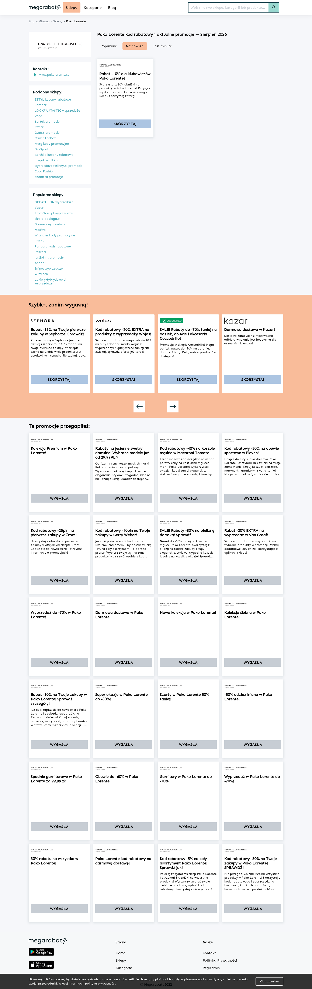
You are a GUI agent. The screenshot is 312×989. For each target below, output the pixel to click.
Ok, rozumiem (269, 981)
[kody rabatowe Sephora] (59, 321)
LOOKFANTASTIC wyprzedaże (57, 110)
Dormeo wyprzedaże (50, 224)
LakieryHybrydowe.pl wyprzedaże (50, 281)
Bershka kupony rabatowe (54, 155)
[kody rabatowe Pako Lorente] (125, 65)
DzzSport (41, 149)
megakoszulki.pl (46, 160)
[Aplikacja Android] (41, 952)
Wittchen (41, 274)
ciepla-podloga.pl (47, 219)
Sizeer (39, 127)
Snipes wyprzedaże (49, 268)
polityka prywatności (100, 983)
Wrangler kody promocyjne (55, 235)
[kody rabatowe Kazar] (252, 321)
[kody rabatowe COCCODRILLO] (188, 321)
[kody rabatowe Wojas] (123, 321)
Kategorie (124, 968)
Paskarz (40, 252)
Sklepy (121, 960)
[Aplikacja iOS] (41, 965)
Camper (40, 105)
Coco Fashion (45, 171)
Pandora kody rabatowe (53, 246)
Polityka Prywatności (220, 960)
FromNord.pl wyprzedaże (54, 213)
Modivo (40, 230)
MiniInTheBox (45, 138)
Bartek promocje (47, 122)
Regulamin (211, 968)
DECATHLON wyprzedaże (54, 202)
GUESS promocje (47, 133)
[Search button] (273, 7)
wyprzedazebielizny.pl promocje (58, 166)
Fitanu (39, 241)
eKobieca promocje (49, 177)
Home (120, 953)
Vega (38, 116)
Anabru (40, 263)
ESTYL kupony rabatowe (53, 99)
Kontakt (209, 953)
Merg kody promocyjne (52, 144)
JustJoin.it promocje (49, 257)
